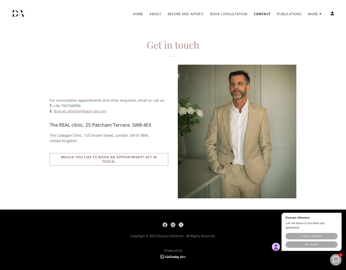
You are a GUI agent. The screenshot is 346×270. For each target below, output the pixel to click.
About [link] (155, 14)
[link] (18, 13)
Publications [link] (289, 14)
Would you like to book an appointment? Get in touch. (109, 159)
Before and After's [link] (186, 14)
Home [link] (138, 14)
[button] (315, 14)
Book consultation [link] (228, 14)
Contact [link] (262, 14)
